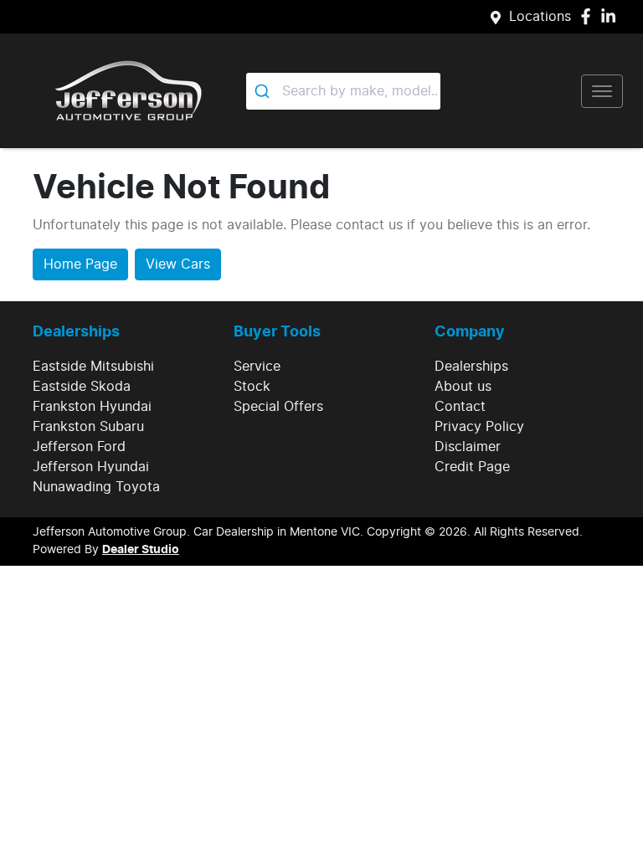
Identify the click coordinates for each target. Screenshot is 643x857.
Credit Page (472, 467)
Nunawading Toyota (96, 487)
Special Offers (278, 406)
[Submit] (264, 91)
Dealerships (471, 366)
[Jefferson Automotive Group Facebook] (589, 16)
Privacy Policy (479, 427)
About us (463, 386)
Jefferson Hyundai (91, 467)
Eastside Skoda (82, 386)
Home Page (80, 264)
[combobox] (343, 91)
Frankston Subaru (88, 427)
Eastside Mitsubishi (93, 366)
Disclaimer (468, 447)
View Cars (178, 264)
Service (257, 366)
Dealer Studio (140, 550)
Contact (460, 406)
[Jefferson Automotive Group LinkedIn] (611, 16)
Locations (540, 16)
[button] (602, 91)
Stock (252, 386)
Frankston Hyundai (92, 406)
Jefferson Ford (79, 447)
